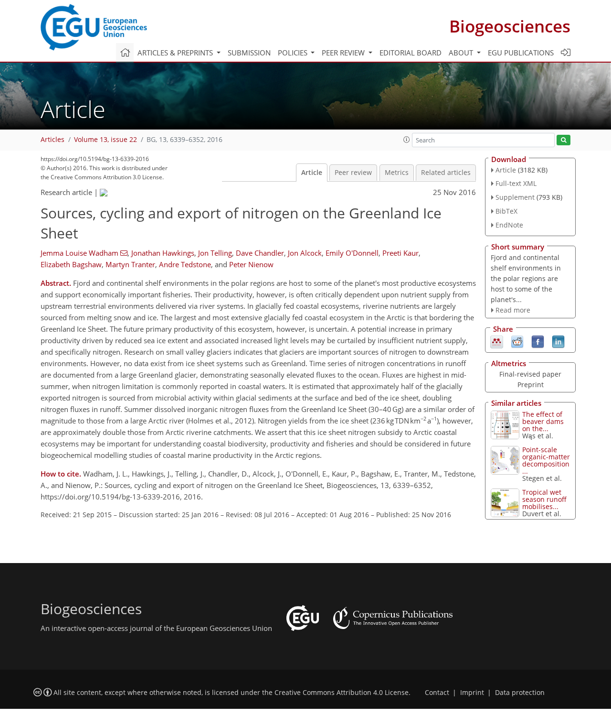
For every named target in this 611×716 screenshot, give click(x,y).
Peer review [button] (344, 52)
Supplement (515, 197)
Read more (512, 310)
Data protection (520, 692)
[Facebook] (537, 341)
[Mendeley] (496, 341)
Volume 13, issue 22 (105, 139)
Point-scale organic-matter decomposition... (546, 460)
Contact (437, 692)
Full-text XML (516, 183)
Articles (52, 139)
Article (311, 172)
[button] (406, 139)
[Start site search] (563, 140)
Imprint (472, 692)
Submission (249, 52)
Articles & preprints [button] (176, 52)
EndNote (509, 224)
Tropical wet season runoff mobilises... (544, 499)
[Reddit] (517, 341)
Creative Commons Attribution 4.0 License (341, 692)
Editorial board (410, 52)
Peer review (353, 172)
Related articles (446, 172)
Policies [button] (293, 52)
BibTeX (506, 211)
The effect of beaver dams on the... (543, 421)
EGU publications (521, 52)
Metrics (397, 172)
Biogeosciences (509, 26)
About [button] (462, 52)
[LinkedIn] (558, 341)
